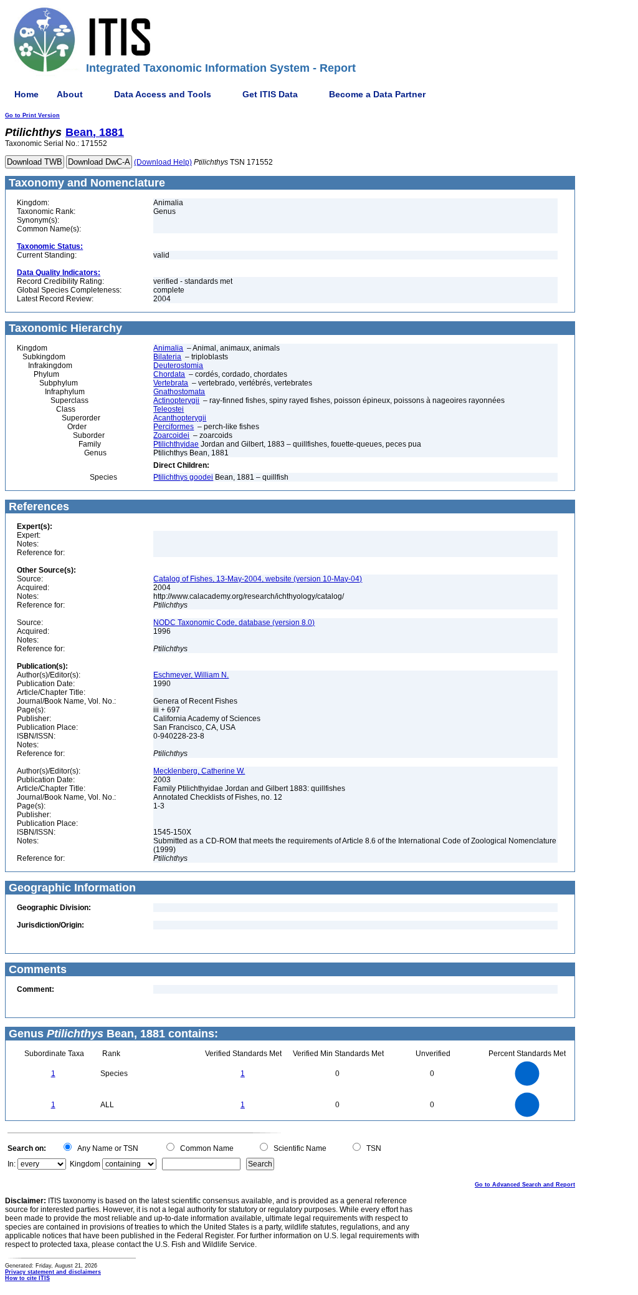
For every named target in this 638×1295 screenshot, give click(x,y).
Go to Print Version (32, 115)
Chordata (169, 374)
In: (11, 1164)
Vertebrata (170, 383)
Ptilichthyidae (176, 444)
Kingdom (85, 1164)
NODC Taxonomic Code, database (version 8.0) (234, 622)
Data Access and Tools (162, 94)
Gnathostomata (179, 391)
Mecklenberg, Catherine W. (199, 771)
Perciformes (173, 426)
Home (26, 94)
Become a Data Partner (377, 94)
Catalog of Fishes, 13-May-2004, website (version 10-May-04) (257, 579)
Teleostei (168, 409)
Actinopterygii (176, 400)
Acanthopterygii (179, 418)
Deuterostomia (178, 365)
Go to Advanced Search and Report (525, 1184)
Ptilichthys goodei (183, 477)
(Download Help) (163, 162)
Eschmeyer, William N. (191, 675)
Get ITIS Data (270, 94)
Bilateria (167, 356)
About (70, 94)
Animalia (168, 348)
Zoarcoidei (171, 435)
